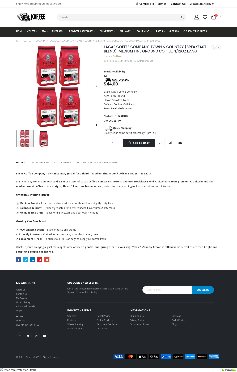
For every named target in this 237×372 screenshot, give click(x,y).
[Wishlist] (205, 17)
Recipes (71, 320)
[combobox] (121, 17)
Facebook (18, 259)
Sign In (162, 3)
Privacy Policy (137, 320)
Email (46, 259)
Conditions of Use (139, 324)
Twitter (25, 259)
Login (19, 310)
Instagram (36, 335)
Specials (71, 315)
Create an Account (202, 3)
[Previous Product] (213, 47)
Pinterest (39, 259)
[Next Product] (218, 47)
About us (21, 289)
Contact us (21, 293)
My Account (22, 298)
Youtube (44, 335)
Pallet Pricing (103, 315)
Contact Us (178, 3)
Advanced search (25, 306)
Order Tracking (105, 320)
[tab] (21, 162)
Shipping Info (137, 315)
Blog (174, 324)
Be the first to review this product (135, 60)
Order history (23, 302)
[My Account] (196, 17)
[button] (97, 125)
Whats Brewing (75, 324)
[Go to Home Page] (17, 41)
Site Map (176, 315)
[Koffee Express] (31, 17)
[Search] (182, 17)
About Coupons (75, 328)
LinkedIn (32, 259)
